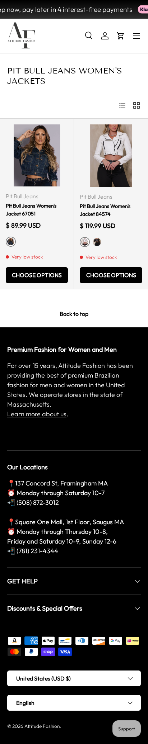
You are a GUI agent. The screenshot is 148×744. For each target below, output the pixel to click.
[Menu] (136, 36)
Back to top (74, 313)
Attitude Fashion (42, 726)
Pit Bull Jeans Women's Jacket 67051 (31, 210)
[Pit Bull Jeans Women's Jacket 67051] (37, 155)
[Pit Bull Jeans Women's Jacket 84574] (111, 155)
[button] (121, 36)
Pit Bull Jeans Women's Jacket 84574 (105, 210)
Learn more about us (36, 414)
